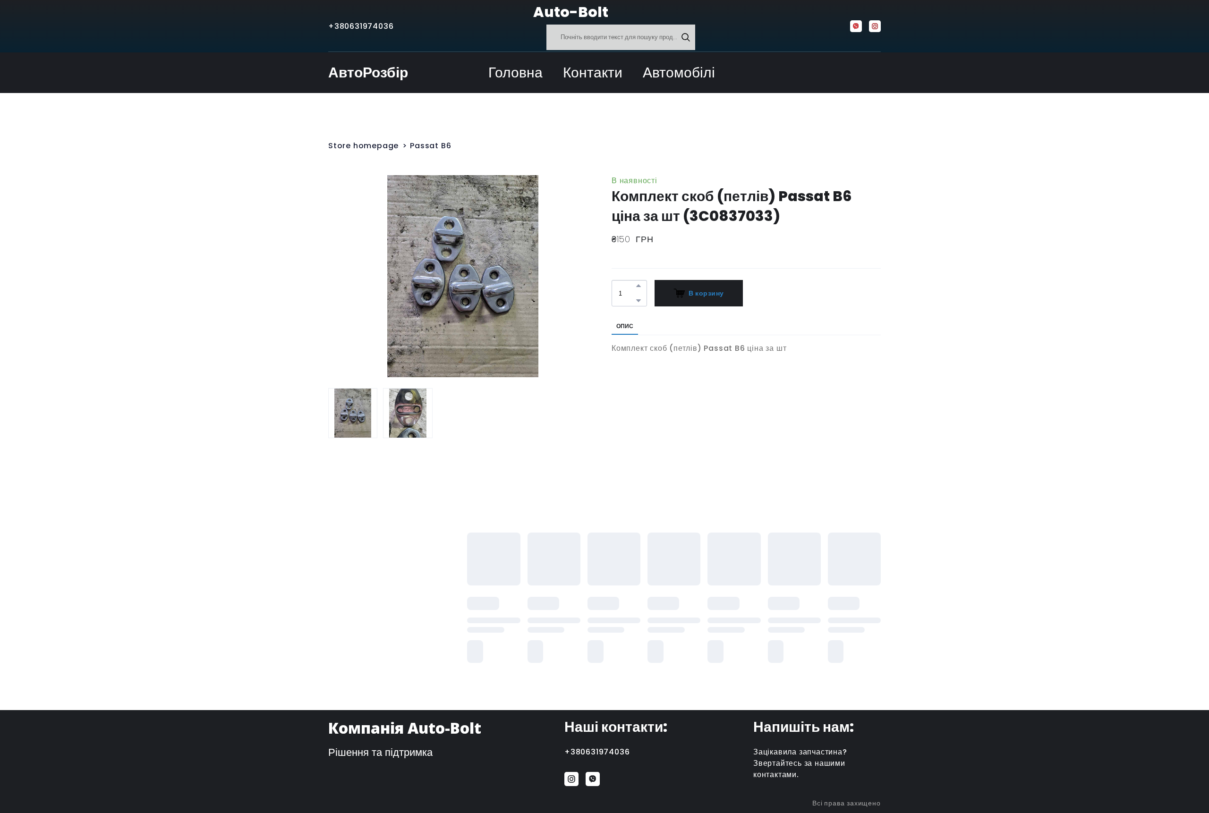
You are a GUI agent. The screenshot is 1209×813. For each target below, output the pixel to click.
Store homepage (363, 145)
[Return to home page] (510, 12)
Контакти (592, 72)
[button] (685, 37)
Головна (515, 72)
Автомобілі (679, 72)
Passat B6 (430, 145)
